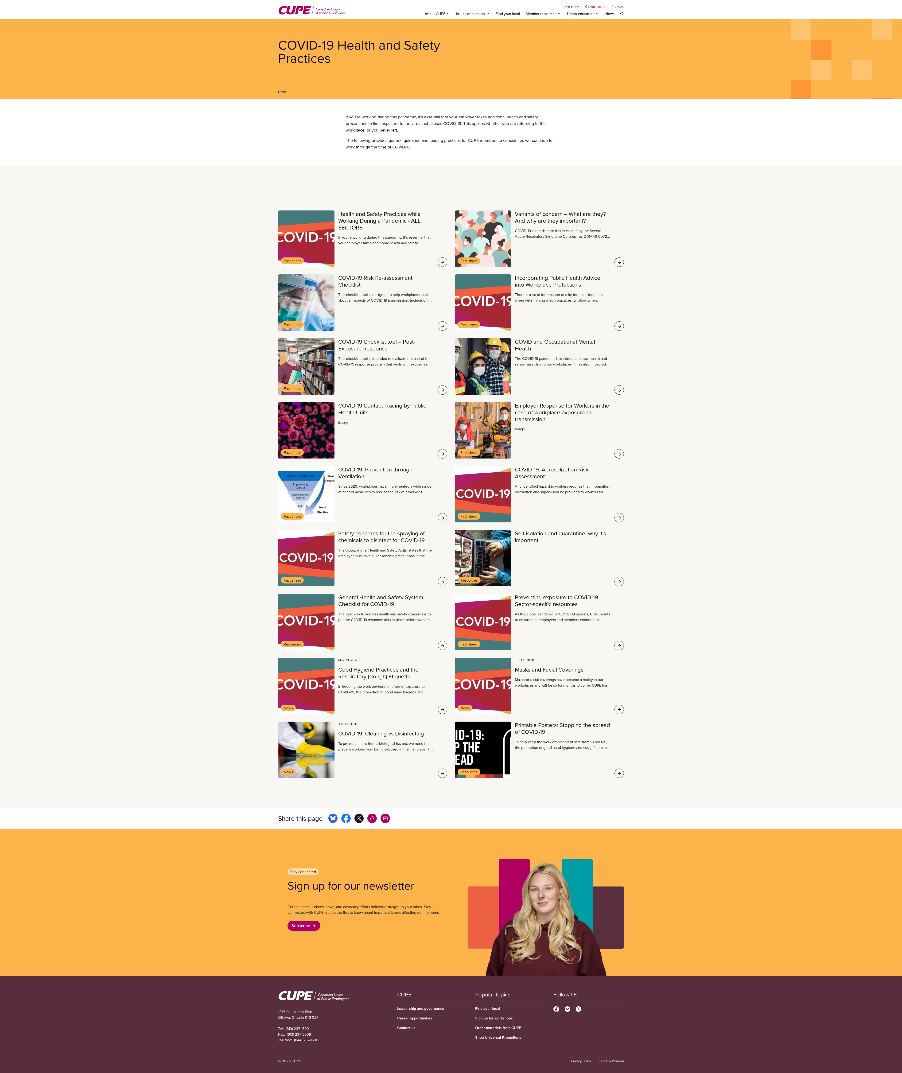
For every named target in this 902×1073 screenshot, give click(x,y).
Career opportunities (414, 1018)
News (609, 13)
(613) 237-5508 (299, 1034)
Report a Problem (611, 1061)
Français (618, 6)
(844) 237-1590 (306, 1039)
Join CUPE (571, 6)
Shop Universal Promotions (498, 1037)
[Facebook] (556, 1008)
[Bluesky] (567, 1008)
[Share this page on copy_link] (372, 819)
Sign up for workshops (494, 1018)
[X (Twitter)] (578, 1008)
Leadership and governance (420, 1008)
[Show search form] (622, 14)
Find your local (508, 13)
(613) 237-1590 (297, 1028)
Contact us (406, 1027)
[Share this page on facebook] (346, 819)
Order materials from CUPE (498, 1027)
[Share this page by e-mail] (385, 819)
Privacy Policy (581, 1061)
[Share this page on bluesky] (333, 819)
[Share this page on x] (359, 819)
